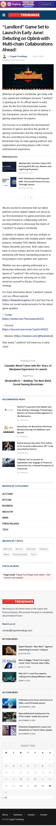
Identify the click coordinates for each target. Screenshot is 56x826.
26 (21, 786)
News (5, 518)
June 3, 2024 (37, 56)
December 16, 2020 (27, 734)
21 (35, 779)
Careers (31, 815)
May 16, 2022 (25, 681)
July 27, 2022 (25, 667)
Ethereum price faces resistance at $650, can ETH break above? (36, 701)
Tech (5, 529)
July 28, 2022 (25, 653)
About (5, 815)
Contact (43, 815)
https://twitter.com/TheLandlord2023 (23, 318)
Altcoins (7, 494)
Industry (7, 512)
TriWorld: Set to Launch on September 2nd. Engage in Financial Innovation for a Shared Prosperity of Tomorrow (35, 464)
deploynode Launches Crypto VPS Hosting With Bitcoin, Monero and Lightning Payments (35, 166)
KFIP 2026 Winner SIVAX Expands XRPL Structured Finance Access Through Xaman (34, 181)
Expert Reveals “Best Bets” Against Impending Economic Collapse (36, 648)
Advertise (18, 815)
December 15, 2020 (27, 720)
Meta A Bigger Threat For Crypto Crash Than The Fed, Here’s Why (34, 662)
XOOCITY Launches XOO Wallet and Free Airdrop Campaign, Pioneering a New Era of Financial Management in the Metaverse (34, 411)
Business (7, 506)
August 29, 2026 (26, 173)
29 (43, 786)
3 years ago (23, 473)
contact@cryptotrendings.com (17, 630)
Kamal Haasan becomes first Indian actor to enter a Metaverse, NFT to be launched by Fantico (35, 446)
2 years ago (23, 420)
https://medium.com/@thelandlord (33, 336)
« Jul (4, 797)
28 (35, 786)
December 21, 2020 (27, 707)
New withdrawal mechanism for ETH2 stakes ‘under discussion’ (34, 715)
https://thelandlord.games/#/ (19, 300)
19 (21, 779)
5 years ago (23, 453)
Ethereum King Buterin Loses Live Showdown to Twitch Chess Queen (35, 728)
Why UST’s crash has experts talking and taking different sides (35, 675)
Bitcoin (6, 500)
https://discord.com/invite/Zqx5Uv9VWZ (25, 329)
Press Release (10, 523)
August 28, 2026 (26, 188)
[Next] (30, 197)
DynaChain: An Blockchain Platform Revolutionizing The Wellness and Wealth (34, 429)
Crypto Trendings (18, 56)
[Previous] (25, 197)
